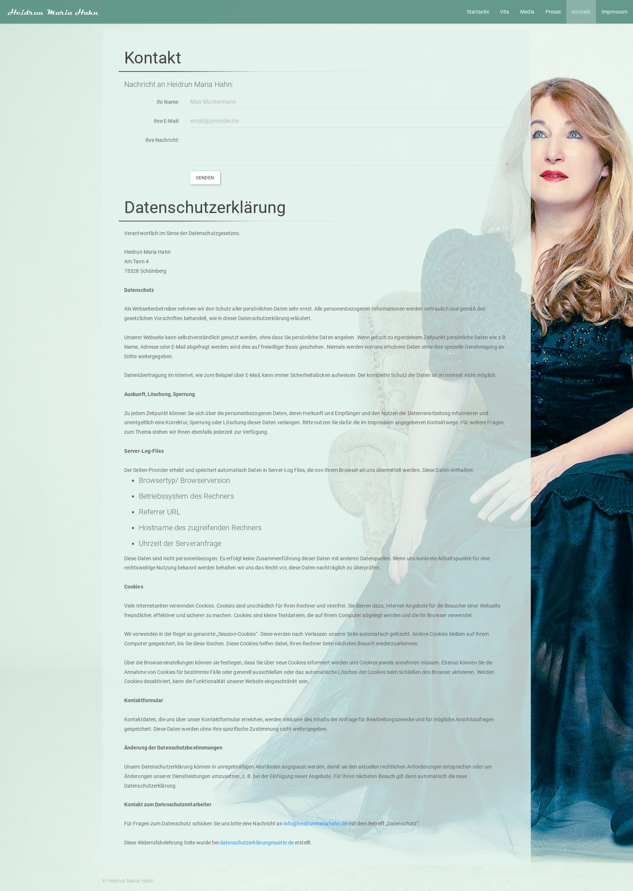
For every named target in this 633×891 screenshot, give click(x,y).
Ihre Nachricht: (162, 140)
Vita (504, 12)
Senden (205, 177)
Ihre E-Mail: (166, 121)
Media (527, 12)
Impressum (614, 12)
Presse (553, 12)
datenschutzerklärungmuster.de (257, 843)
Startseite (478, 12)
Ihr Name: (168, 102)
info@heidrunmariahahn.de (315, 823)
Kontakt (581, 12)
